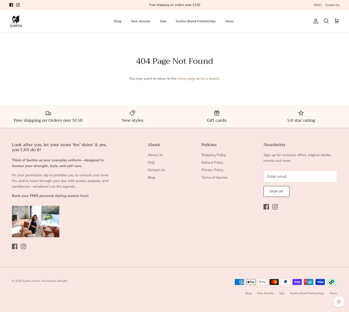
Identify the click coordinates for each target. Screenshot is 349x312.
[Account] (315, 21)
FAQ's (318, 5)
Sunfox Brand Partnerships (196, 21)
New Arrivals (140, 21)
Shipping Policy (213, 155)
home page (187, 78)
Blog (151, 177)
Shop (118, 21)
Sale (163, 21)
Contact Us (332, 5)
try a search (210, 78)
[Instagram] (18, 5)
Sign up (276, 191)
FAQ (151, 162)
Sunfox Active (31, 281)
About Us (155, 155)
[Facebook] (11, 5)
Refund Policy (212, 162)
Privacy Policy (212, 170)
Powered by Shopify (54, 281)
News (229, 21)
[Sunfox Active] (16, 21)
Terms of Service (214, 177)
